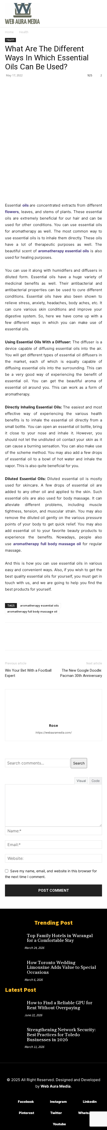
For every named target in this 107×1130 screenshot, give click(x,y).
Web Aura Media (56, 1086)
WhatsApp (86, 1113)
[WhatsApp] (44, 87)
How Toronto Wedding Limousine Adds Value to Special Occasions (61, 968)
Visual (81, 781)
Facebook (26, 1102)
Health (23, 32)
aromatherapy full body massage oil (47, 543)
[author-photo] (53, 718)
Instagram (58, 1102)
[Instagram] (42, 1102)
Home (9, 32)
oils (25, 205)
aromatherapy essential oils (63, 251)
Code (96, 781)
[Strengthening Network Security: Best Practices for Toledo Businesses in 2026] (14, 1033)
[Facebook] (10, 87)
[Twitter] (21, 87)
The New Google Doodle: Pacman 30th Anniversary (81, 673)
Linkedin (90, 1102)
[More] (56, 87)
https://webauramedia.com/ (54, 732)
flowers (12, 211)
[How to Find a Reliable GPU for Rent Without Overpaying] (14, 1006)
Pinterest (26, 1113)
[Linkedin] (75, 1102)
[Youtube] (45, 1124)
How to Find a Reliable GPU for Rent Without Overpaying (59, 1005)
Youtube (59, 1124)
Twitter (56, 1113)
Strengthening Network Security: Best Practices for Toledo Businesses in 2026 (61, 1035)
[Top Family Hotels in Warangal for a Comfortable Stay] (14, 939)
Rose (53, 725)
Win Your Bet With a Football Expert (28, 673)
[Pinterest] (33, 87)
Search (79, 763)
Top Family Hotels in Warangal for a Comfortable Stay (60, 938)
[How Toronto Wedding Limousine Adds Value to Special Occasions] (14, 966)
